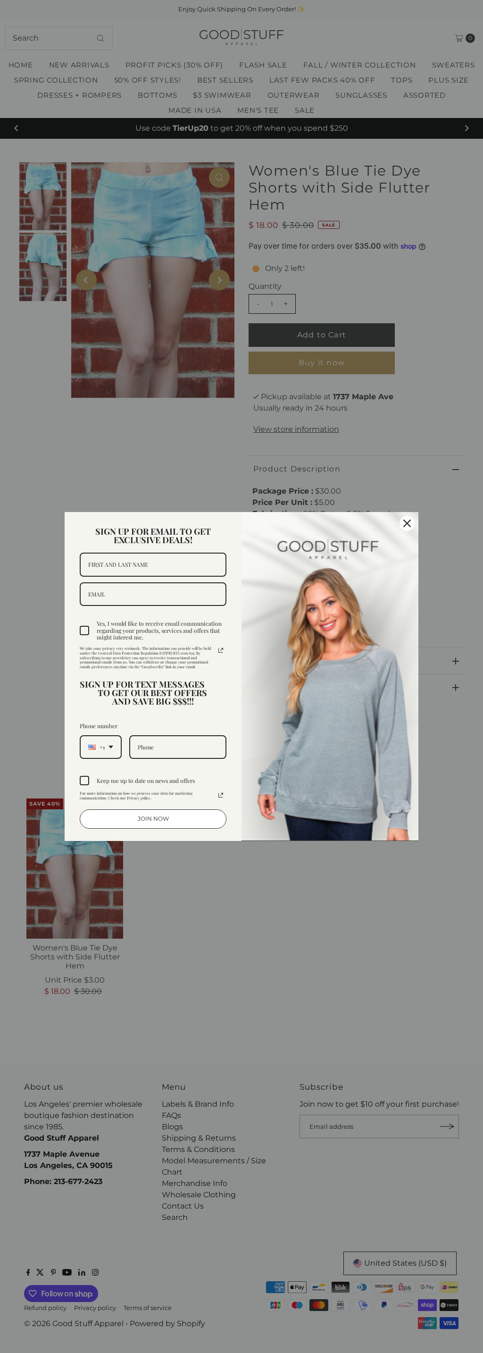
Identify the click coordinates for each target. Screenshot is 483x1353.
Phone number (98, 726)
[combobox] (101, 747)
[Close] (407, 523)
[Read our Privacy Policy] (220, 650)
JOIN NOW (153, 818)
